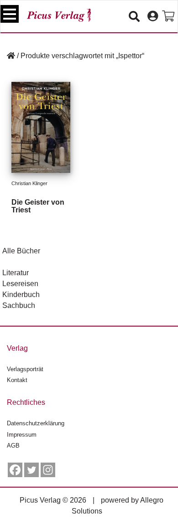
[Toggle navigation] (9, 14)
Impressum (22, 434)
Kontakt (17, 380)
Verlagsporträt (25, 369)
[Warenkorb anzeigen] (168, 16)
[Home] (11, 56)
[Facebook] (15, 470)
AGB (13, 445)
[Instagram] (48, 470)
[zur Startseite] (58, 15)
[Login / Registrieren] (152, 16)
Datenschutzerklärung (35, 423)
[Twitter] (31, 470)
